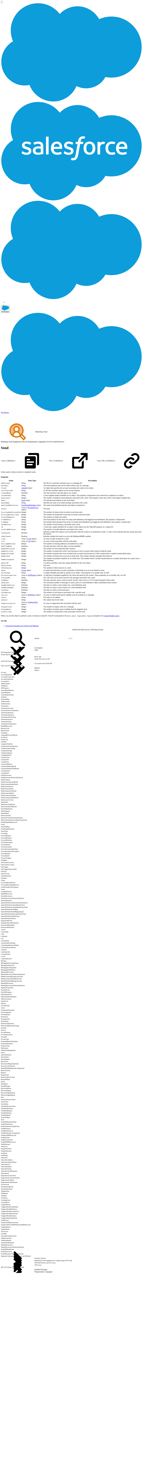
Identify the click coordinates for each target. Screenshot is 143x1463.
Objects (96, 630)
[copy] (10, 476)
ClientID (24, 488)
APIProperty (32, 575)
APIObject (31, 595)
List (29, 541)
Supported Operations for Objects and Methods (22, 626)
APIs (74, 630)
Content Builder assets (111, 616)
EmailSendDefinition (28, 505)
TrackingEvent (33, 508)
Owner (23, 570)
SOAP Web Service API (84, 630)
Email (23, 500)
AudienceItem (33, 602)
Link (29, 539)
